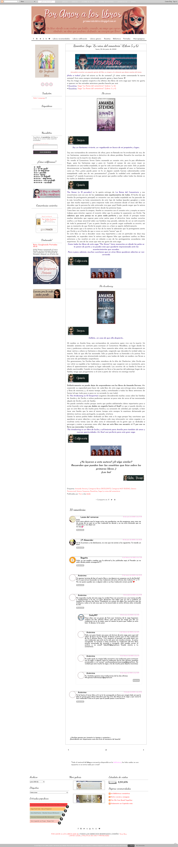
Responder (80, 530)
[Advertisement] (46, 334)
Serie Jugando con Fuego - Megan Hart (42, 821)
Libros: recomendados (61, 39)
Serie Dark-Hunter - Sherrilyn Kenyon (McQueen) (45, 813)
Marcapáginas (139, 39)
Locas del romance (89, 517)
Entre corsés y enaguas (120, 797)
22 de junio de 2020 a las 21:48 (132, 540)
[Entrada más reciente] (68, 750)
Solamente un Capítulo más (122, 803)
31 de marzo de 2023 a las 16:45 (132, 575)
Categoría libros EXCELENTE (99, 489)
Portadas (126, 39)
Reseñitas (93, 491)
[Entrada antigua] (143, 750)
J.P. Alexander (87, 540)
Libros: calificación (80, 39)
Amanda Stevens (81, 489)
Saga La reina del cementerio (109, 491)
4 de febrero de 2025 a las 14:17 (129, 632)
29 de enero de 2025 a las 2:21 (129, 615)
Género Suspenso (83, 491)
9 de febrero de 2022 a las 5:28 (132, 557)
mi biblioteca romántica (120, 793)
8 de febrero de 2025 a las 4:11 (129, 655)
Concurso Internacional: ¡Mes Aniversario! (42, 817)
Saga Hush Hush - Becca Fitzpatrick (41, 809)
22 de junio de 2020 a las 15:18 (132, 517)
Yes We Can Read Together (121, 800)
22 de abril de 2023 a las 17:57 (132, 595)
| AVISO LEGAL (75, 836)
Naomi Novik (50, 220)
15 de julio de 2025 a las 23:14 (133, 692)
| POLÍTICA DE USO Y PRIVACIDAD (95, 836)
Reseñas (107, 39)
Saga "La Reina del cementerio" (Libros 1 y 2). (97, 86)
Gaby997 (93, 615)
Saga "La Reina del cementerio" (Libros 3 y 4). (97, 89)
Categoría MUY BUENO (121, 489)
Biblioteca (117, 39)
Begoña (84, 558)
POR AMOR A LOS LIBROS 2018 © (64, 834)
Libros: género (95, 39)
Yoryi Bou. (123, 834)
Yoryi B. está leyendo (47, 216)
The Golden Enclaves (49, 219)
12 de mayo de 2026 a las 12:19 (129, 673)
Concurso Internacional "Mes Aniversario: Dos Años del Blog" (48, 804)
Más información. (140, 845)
